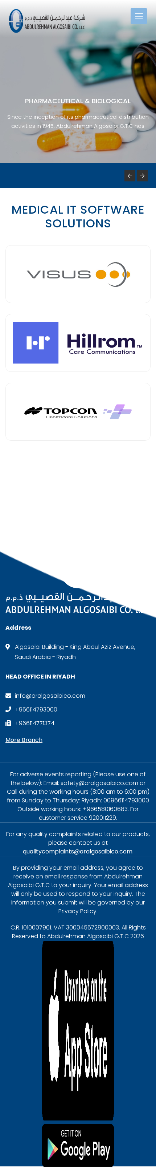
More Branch (23, 740)
